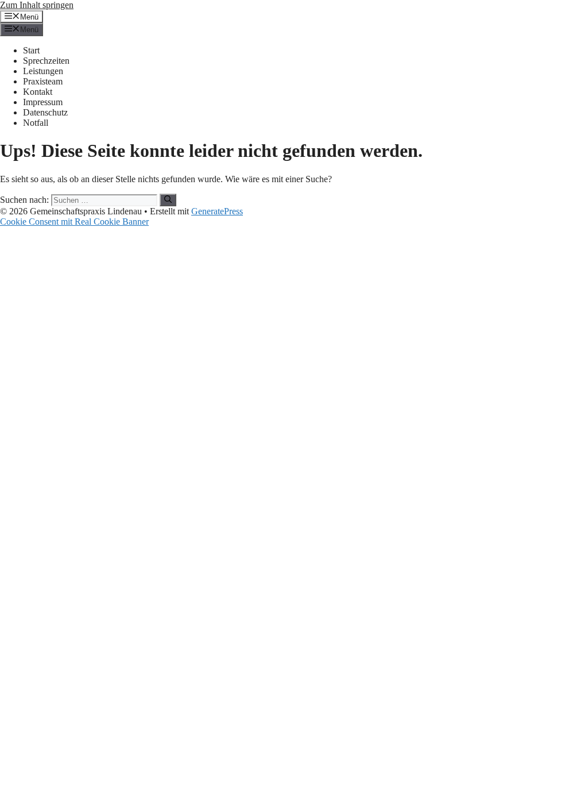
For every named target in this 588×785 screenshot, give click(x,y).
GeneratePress (217, 211)
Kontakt (37, 92)
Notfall (35, 123)
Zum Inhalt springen (37, 5)
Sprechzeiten (46, 61)
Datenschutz (45, 112)
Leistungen (43, 71)
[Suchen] (168, 200)
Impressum (43, 102)
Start (31, 50)
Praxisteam (43, 81)
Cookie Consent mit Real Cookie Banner (74, 221)
